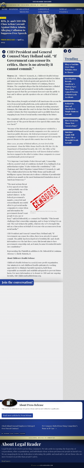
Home (4, 9)
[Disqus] (31, 314)
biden (2, 433)
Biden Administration (6, 433)
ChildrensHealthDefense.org (29, 276)
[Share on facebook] (3, 52)
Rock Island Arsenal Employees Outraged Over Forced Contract (18, 427)
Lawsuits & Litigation (43, 10)
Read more (6, 461)
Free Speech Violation (22, 433)
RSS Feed (34, 2)
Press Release (8, 40)
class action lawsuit (30, 78)
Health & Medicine (24, 10)
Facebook (39, 2)
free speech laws (16, 433)
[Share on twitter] (3, 56)
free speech (11, 433)
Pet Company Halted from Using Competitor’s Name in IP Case (59, 427)
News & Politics (63, 10)
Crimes (78, 9)
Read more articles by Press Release (17, 415)
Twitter (47, 2)
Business (13, 9)
